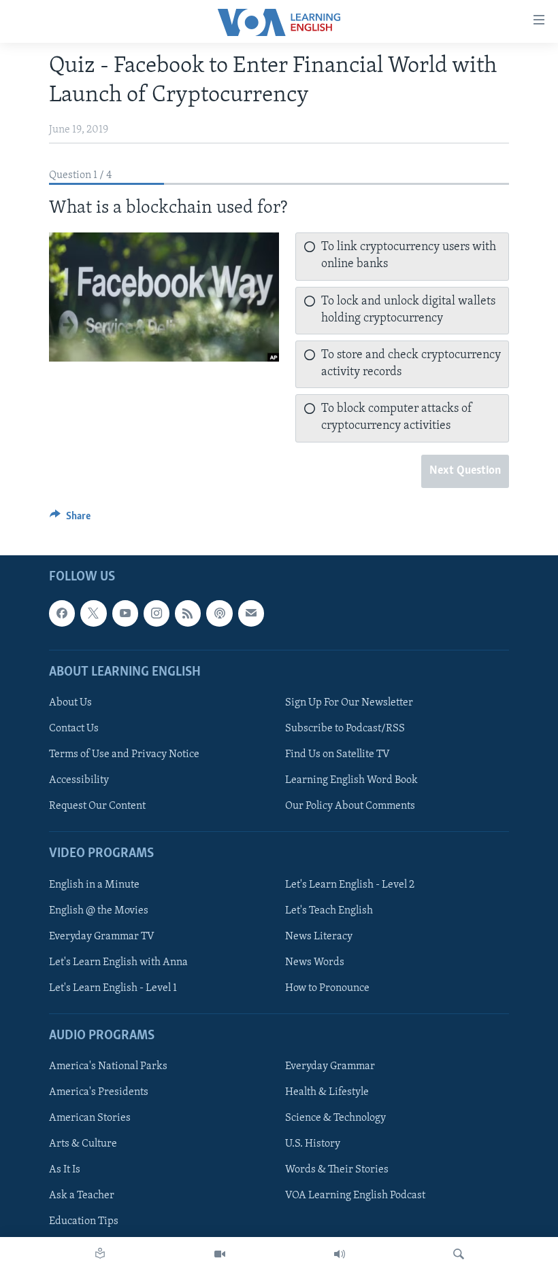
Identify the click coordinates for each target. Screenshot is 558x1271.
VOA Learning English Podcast (355, 1195)
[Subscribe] (251, 613)
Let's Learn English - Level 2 (349, 884)
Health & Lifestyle (327, 1092)
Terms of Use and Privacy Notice (124, 754)
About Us (70, 702)
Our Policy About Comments (350, 806)
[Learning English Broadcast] (339, 1254)
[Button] (70, 519)
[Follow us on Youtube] (125, 613)
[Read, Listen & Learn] (100, 1254)
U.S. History (312, 1143)
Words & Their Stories (337, 1169)
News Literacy (318, 936)
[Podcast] (219, 613)
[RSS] (188, 613)
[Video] (219, 1254)
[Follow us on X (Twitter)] (93, 613)
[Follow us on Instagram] (156, 613)
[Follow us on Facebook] (62, 613)
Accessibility (79, 780)
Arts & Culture (83, 1143)
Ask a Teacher (81, 1195)
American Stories (90, 1118)
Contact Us (74, 728)
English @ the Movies (98, 910)
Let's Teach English (329, 910)
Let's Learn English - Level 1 (113, 988)
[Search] (458, 1254)
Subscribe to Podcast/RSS (345, 728)
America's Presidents (98, 1092)
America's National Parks (108, 1066)
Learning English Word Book (351, 780)
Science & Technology (335, 1118)
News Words (314, 962)
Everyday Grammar (330, 1066)
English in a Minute (94, 884)
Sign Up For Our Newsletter (349, 702)
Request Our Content (97, 806)
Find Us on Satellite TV (337, 754)
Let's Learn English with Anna (118, 962)
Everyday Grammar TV (101, 936)
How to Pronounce (327, 988)
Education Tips (83, 1221)
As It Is (64, 1169)
